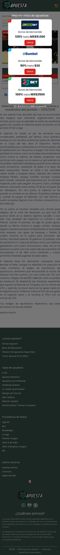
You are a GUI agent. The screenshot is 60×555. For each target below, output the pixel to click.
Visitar (30, 42)
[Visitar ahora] (30, 24)
